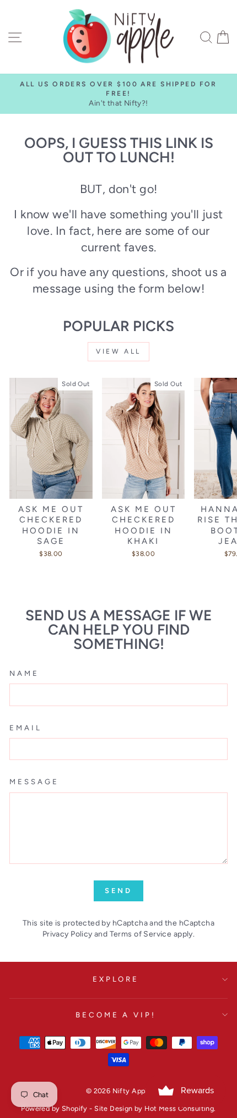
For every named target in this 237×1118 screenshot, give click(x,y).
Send (119, 890)
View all (118, 351)
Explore (116, 978)
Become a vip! (116, 1014)
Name (24, 673)
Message (34, 781)
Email (25, 727)
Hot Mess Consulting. (180, 1108)
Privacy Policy (67, 934)
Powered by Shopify (54, 1108)
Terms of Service (141, 934)
